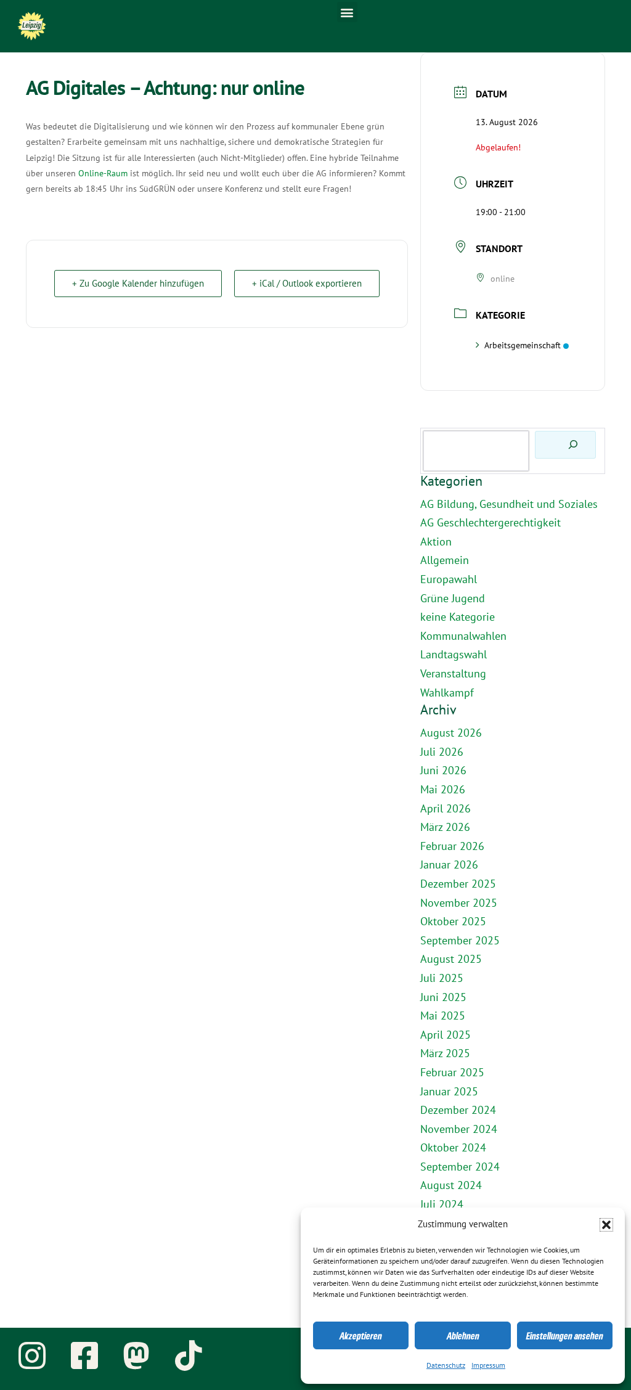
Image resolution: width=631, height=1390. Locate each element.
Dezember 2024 (458, 1110)
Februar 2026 (452, 846)
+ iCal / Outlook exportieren (307, 283)
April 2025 (445, 1035)
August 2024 (451, 1185)
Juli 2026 (441, 752)
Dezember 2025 (458, 884)
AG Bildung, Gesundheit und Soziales (509, 504)
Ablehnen (463, 1336)
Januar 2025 (449, 1091)
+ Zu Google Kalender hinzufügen (138, 283)
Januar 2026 (449, 865)
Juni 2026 (443, 770)
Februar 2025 (452, 1072)
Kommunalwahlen (463, 636)
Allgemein (444, 560)
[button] (606, 1225)
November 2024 (458, 1129)
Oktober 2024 (453, 1148)
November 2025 (458, 903)
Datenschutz (445, 1365)
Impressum (488, 1365)
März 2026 (445, 827)
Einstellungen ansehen (564, 1336)
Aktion (436, 542)
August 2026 (451, 733)
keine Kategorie (457, 617)
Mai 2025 (442, 1016)
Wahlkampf (447, 693)
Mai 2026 (442, 789)
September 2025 (460, 940)
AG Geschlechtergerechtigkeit (490, 523)
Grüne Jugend (452, 598)
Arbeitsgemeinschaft (522, 345)
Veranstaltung (453, 674)
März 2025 (445, 1053)
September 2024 (460, 1167)
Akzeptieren (361, 1336)
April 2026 (445, 809)
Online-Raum (103, 173)
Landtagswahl (453, 654)
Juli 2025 (441, 978)
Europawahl (448, 579)
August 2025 (451, 959)
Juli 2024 (441, 1204)
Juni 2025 (443, 997)
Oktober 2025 (453, 921)
